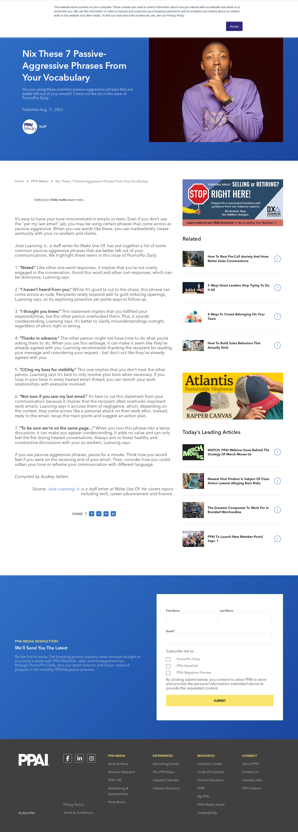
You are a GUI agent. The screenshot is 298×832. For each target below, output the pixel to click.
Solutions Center (209, 764)
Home (19, 181)
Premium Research (121, 772)
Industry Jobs (252, 780)
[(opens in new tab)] (233, 224)
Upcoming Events (166, 764)
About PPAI (250, 764)
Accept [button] (234, 26)
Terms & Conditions (78, 813)
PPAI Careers (251, 788)
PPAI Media (39, 181)
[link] (193, 258)
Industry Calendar (166, 780)
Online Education (210, 780)
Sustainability (207, 813)
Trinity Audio (58, 199)
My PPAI (203, 796)
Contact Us (250, 772)
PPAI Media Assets (211, 804)
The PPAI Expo (164, 772)
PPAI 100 (114, 780)
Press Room (116, 802)
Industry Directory (166, 788)
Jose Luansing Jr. (64, 488)
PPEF (201, 788)
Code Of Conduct (210, 772)
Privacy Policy (73, 804)
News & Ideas (118, 764)
